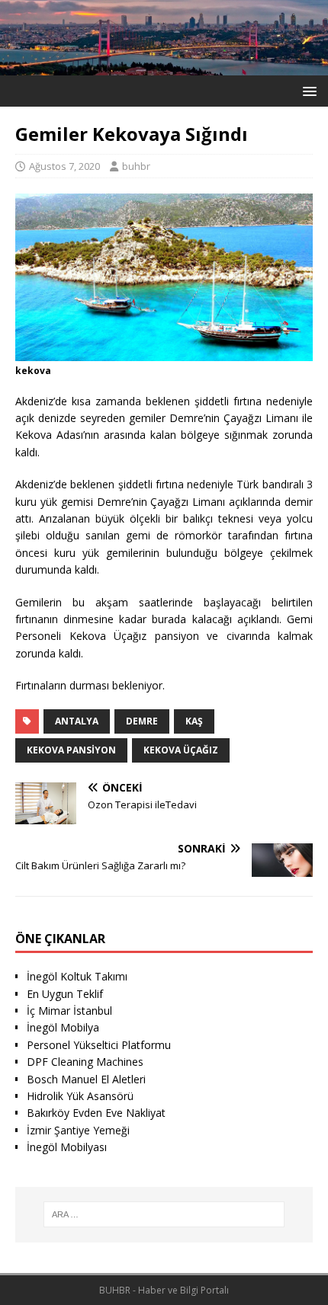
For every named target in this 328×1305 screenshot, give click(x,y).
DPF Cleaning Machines (85, 1061)
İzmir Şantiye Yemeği (78, 1130)
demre (142, 721)
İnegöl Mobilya (63, 1027)
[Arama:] (164, 1214)
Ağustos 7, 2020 (64, 166)
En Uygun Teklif (65, 994)
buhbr (136, 166)
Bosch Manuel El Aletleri (86, 1079)
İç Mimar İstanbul (69, 1010)
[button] (307, 90)
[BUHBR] (164, 66)
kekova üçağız (180, 750)
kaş (194, 721)
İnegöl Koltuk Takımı (77, 976)
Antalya (76, 721)
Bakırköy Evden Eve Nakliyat (96, 1112)
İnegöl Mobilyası (67, 1147)
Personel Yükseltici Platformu (99, 1045)
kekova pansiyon (71, 750)
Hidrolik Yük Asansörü (80, 1096)
